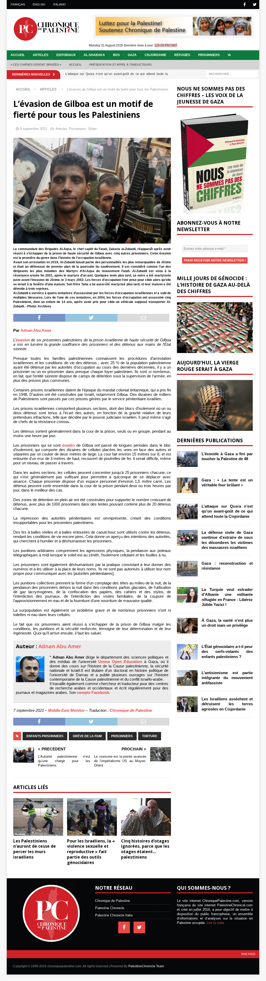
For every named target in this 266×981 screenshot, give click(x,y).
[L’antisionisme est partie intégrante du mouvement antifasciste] (187, 678)
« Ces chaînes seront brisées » (36, 64)
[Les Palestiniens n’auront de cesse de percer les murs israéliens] (38, 817)
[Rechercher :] (232, 74)
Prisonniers (209, 55)
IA (229, 55)
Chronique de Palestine (131, 710)
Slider (92, 129)
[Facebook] (244, 4)
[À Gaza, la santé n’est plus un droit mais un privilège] (187, 625)
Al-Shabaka (94, 55)
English (39, 4)
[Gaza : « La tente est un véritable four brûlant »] (187, 485)
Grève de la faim (87, 736)
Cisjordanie (155, 55)
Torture (149, 736)
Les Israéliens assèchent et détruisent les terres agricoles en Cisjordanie (227, 704)
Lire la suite (215, 923)
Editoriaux (66, 55)
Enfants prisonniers (44, 736)
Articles (40, 55)
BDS (116, 55)
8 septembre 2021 (33, 129)
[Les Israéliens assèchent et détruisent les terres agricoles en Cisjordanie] (187, 704)
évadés (68, 445)
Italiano (59, 4)
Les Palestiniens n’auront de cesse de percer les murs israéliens (34, 849)
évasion (23, 340)
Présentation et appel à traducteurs (120, 64)
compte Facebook (93, 692)
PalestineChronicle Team (146, 966)
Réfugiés (182, 55)
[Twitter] (254, 4)
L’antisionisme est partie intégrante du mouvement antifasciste (227, 678)
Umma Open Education (120, 661)
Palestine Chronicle (109, 908)
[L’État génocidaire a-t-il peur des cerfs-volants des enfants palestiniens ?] (187, 652)
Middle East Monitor (66, 710)
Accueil (18, 55)
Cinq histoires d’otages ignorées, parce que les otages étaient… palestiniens (145, 849)
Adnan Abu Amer (36, 330)
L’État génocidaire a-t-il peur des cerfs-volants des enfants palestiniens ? (227, 651)
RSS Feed (248, 954)
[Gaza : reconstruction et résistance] (187, 568)
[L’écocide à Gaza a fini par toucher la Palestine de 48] (187, 459)
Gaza (132, 55)
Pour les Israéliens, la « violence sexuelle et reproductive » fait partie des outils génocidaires (91, 851)
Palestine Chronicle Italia (113, 915)
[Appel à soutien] (173, 33)
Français (18, 4)
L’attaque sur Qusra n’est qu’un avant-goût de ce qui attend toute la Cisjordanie (227, 511)
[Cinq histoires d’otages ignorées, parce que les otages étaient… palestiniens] (146, 817)
